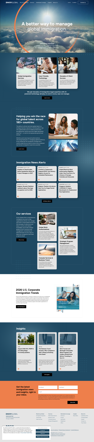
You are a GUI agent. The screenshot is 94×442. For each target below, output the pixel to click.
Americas (63, 415)
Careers (82, 419)
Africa (62, 422)
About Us (55, 2)
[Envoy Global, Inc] (12, 2)
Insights (50, 2)
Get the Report (21, 306)
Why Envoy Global (24, 2)
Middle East (63, 421)
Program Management (53, 421)
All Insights (47, 374)
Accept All (42, 430)
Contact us (83, 2)
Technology (38, 417)
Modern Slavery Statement (64, 430)
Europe (62, 417)
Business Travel (51, 417)
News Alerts (75, 415)
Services (32, 2)
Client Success (39, 419)
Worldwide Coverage (41, 2)
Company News (84, 417)
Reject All (42, 433)
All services (21, 239)
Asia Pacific (63, 419)
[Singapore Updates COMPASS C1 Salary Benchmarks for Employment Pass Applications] (60, 196)
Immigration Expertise (40, 415)
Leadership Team (84, 415)
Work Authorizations (52, 415)
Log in (69, 2)
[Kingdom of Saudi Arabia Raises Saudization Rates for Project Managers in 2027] (18, 179)
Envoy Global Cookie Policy (26, 432)
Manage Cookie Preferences (42, 436)
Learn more (47, 97)
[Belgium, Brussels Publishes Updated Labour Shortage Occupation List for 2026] (18, 196)
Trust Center (83, 422)
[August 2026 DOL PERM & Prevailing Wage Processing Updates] (18, 368)
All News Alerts (47, 201)
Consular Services (52, 419)
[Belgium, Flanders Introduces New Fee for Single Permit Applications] (39, 196)
